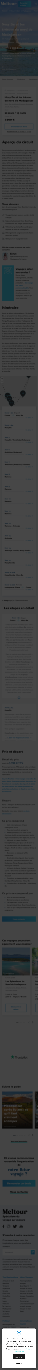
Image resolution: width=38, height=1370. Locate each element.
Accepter (19, 1357)
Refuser (19, 1363)
